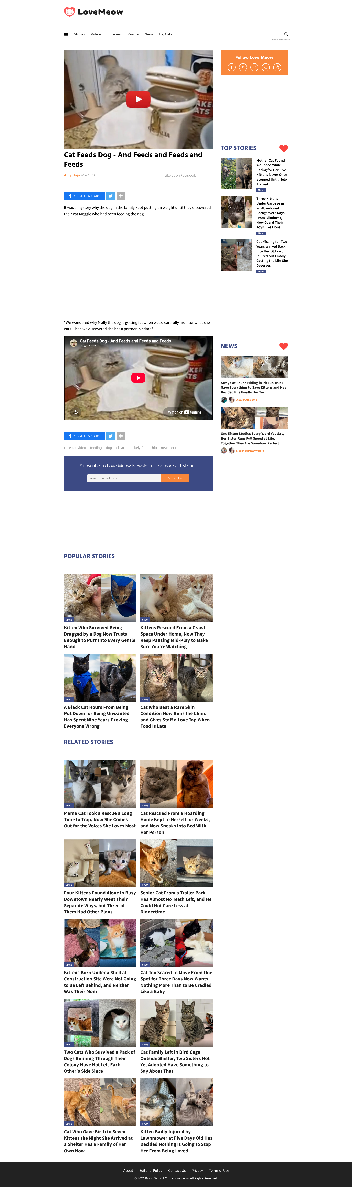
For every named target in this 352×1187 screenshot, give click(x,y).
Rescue (133, 34)
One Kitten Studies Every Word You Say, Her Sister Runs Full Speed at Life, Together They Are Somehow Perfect (252, 438)
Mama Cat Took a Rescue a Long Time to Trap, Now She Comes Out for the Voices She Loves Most (100, 819)
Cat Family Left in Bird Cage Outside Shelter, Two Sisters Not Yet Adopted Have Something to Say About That (175, 1061)
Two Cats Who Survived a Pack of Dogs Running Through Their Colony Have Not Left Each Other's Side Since (99, 1061)
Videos (96, 34)
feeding (96, 448)
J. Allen (240, 400)
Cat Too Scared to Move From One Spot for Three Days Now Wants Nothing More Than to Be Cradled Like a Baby (176, 982)
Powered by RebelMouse (281, 39)
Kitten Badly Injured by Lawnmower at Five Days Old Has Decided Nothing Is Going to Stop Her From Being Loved (176, 1141)
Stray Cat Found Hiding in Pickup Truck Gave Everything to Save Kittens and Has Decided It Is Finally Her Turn (253, 387)
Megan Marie (244, 450)
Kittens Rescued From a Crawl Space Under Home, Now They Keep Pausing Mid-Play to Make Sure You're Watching (174, 637)
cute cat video (75, 448)
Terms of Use (219, 1170)
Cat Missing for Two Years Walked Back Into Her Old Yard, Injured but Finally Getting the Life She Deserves (272, 253)
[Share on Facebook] (84, 196)
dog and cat (115, 448)
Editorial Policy (150, 1170)
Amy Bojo (72, 175)
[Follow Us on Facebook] (232, 67)
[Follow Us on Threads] (277, 67)
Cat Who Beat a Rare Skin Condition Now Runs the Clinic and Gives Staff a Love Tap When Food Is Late (175, 716)
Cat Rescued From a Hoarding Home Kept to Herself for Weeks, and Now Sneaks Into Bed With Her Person (175, 822)
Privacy (197, 1170)
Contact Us (177, 1170)
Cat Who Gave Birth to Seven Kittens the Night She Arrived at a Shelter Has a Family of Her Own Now (98, 1141)
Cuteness (114, 34)
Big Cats (165, 34)
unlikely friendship (143, 448)
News (149, 34)
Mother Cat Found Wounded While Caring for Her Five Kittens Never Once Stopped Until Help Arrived (271, 172)
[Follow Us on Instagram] (254, 67)
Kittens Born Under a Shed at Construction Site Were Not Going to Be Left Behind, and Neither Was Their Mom (100, 982)
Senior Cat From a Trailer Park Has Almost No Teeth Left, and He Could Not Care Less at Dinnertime (175, 902)
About (128, 1170)
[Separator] (121, 196)
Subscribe (175, 478)
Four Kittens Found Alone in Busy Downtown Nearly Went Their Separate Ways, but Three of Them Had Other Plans (100, 902)
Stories (79, 34)
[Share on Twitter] (110, 196)
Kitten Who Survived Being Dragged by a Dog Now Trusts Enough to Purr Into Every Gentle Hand (99, 637)
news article (170, 448)
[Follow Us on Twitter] (243, 67)
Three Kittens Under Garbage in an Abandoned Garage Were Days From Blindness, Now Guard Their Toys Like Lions (270, 212)
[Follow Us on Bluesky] (266, 67)
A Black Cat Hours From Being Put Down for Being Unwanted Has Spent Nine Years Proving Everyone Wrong (97, 716)
